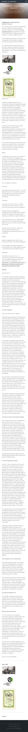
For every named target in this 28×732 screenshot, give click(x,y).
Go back (4, 269)
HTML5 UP (16, 726)
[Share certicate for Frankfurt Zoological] (9, 97)
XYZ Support (17, 728)
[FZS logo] (9, 76)
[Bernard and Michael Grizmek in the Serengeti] (9, 62)
